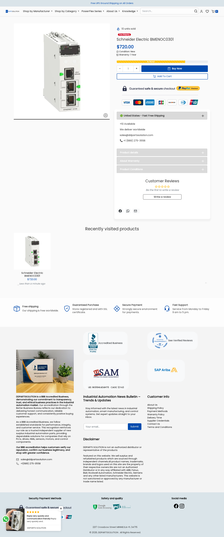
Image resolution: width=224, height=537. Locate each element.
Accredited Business (110, 343)
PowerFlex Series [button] (92, 11)
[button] (201, 11)
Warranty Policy (155, 414)
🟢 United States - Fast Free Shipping (142, 115)
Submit (134, 426)
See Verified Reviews (180, 340)
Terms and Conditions (159, 427)
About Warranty (129, 161)
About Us (152, 404)
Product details (129, 152)
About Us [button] (112, 11)
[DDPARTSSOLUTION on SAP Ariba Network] (166, 370)
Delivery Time (154, 417)
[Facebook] (176, 506)
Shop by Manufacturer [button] (37, 11)
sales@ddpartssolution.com (36, 459)
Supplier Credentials (158, 420)
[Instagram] (182, 506)
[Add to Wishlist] (105, 115)
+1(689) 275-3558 (31, 463)
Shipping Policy (155, 408)
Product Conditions (131, 169)
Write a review (162, 197)
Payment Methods (157, 411)
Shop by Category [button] (66, 11)
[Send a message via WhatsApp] (6, 519)
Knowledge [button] (129, 11)
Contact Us (153, 423)
